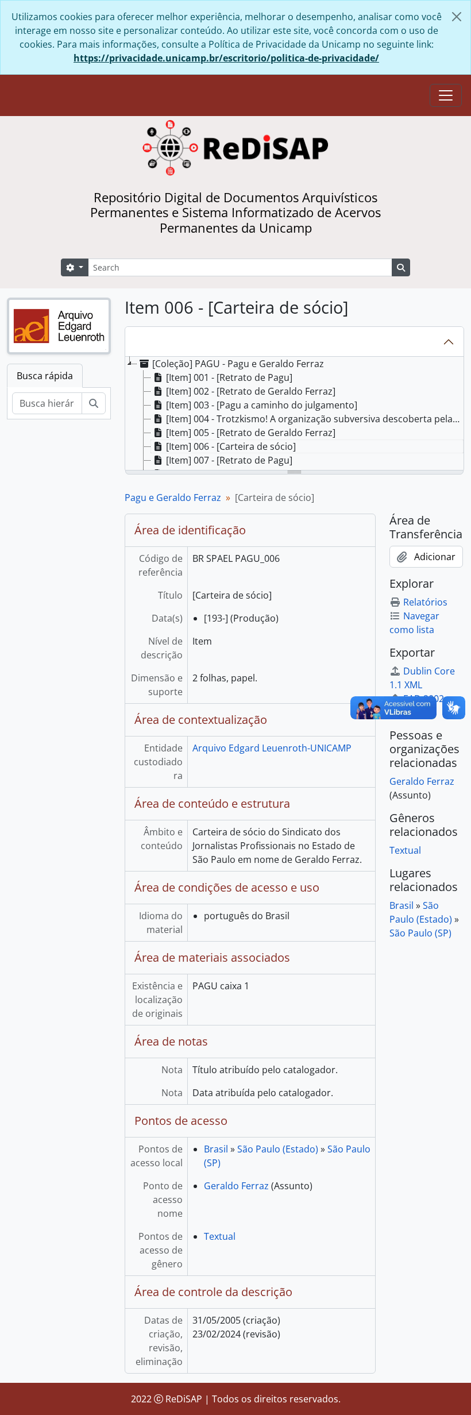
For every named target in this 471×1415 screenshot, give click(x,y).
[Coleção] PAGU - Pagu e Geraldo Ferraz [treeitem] (238, 363)
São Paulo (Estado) (277, 1149)
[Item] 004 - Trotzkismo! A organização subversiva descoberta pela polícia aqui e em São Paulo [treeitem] (315, 418)
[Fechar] (456, 17)
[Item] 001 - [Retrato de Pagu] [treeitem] (229, 377)
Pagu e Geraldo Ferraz (173, 497)
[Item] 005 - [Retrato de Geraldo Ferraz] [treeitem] (250, 432)
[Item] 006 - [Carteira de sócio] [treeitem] (231, 446)
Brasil (216, 1149)
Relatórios (425, 602)
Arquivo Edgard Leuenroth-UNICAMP (272, 748)
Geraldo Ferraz (236, 1185)
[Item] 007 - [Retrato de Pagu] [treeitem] (229, 460)
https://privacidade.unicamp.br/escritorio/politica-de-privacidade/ (226, 58)
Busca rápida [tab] (45, 375)
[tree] (294, 414)
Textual (219, 1236)
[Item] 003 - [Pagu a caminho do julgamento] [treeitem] (261, 405)
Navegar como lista (414, 623)
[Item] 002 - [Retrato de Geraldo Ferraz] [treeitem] (250, 391)
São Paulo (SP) (420, 933)
